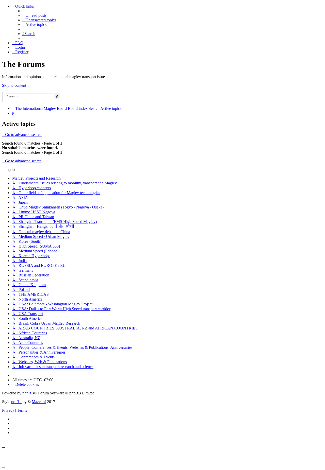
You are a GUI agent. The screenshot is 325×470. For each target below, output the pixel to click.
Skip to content (14, 85)
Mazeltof (39, 401)
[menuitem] (34, 15)
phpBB (28, 393)
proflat (16, 401)
